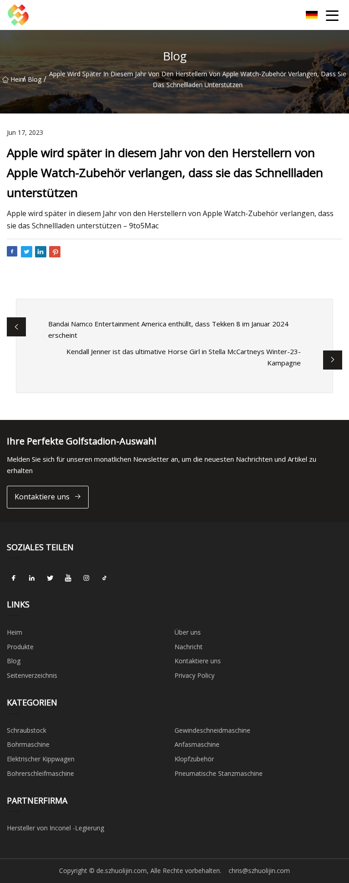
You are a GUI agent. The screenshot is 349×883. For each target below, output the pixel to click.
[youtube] (68, 578)
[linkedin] (32, 578)
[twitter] (50, 578)
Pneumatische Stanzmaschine (218, 773)
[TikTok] (104, 578)
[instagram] (86, 578)
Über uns (187, 632)
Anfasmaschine (196, 744)
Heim (16, 79)
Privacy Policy (194, 675)
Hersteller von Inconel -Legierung (55, 828)
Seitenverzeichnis (32, 675)
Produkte (20, 646)
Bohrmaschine (28, 744)
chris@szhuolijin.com (259, 870)
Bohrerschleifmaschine (40, 773)
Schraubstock (26, 730)
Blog (34, 79)
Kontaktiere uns (42, 497)
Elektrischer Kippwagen (41, 759)
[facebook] (13, 578)
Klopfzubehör (194, 759)
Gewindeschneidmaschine (212, 730)
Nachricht (188, 646)
